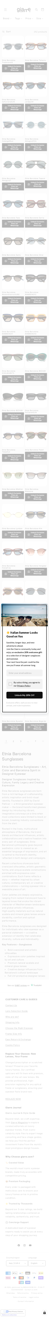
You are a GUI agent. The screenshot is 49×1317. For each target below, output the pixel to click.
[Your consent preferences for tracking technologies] (44, 1312)
